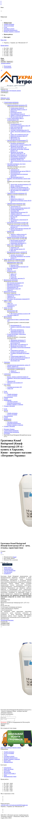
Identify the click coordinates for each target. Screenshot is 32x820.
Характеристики (8, 569)
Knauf (14, 557)
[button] (4, 40)
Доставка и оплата (9, 28)
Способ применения (9, 570)
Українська (9, 61)
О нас (5, 27)
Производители (8, 397)
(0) (1, 552)
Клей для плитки (8, 769)
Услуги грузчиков (9, 25)
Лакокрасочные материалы (11, 432)
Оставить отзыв (5, 623)
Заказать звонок (16, 90)
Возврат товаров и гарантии (12, 31)
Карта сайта (7, 760)
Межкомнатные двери (10, 776)
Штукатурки (7, 772)
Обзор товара (7, 567)
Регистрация (7, 66)
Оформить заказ (5, 98)
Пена (5, 775)
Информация (7, 400)
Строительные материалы (11, 430)
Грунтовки (7, 433)
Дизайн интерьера (9, 24)
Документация (8, 572)
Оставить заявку (7, 564)
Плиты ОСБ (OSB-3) (10, 773)
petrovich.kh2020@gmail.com (20, 805)
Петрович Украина (9, 429)
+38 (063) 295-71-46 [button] (6, 805)
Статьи (6, 398)
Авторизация (7, 67)
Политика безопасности (10, 30)
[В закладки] (1, 554)
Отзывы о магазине (9, 406)
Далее (2, 725)
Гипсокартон (7, 767)
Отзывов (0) (7, 573)
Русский (3, 61)
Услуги (6, 392)
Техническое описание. (7, 620)
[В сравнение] (3, 554)
